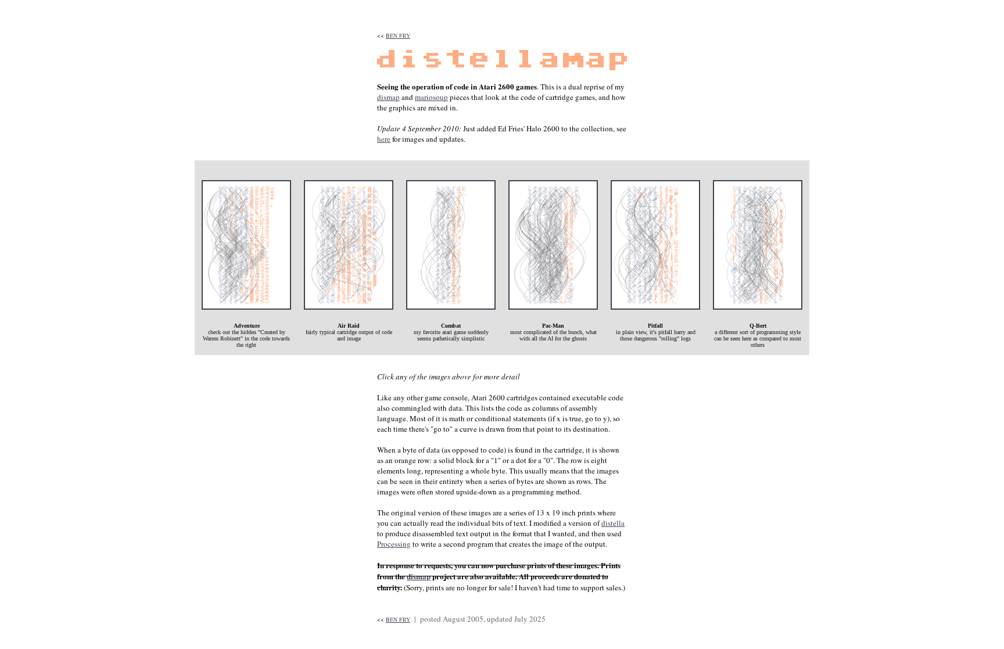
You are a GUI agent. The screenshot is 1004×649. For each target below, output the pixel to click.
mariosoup (431, 97)
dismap (388, 97)
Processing (394, 544)
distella (613, 523)
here (383, 139)
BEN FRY (398, 35)
